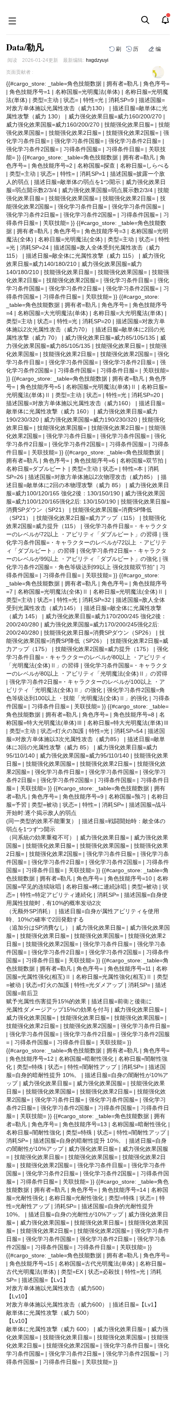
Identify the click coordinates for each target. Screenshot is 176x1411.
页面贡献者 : (19, 72)
